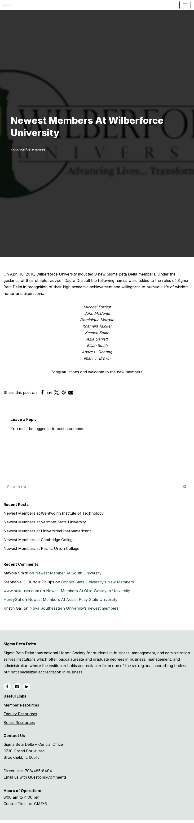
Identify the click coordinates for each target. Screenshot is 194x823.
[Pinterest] (63, 392)
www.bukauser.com (21, 590)
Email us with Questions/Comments (35, 777)
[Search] (185, 487)
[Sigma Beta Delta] (8, 5)
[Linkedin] (49, 392)
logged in (43, 428)
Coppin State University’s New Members (97, 582)
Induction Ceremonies (28, 149)
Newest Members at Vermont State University (45, 522)
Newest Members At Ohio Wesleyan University (88, 590)
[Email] (70, 392)
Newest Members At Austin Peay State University (72, 599)
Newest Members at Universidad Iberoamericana (48, 531)
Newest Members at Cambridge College (39, 539)
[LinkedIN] (17, 686)
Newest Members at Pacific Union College (41, 548)
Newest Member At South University (68, 573)
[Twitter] (56, 392)
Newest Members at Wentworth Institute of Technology (54, 513)
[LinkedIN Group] (26, 686)
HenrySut (12, 599)
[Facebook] (42, 392)
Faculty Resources (20, 713)
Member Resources (21, 705)
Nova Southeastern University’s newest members (74, 608)
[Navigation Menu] (184, 5)
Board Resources (19, 722)
